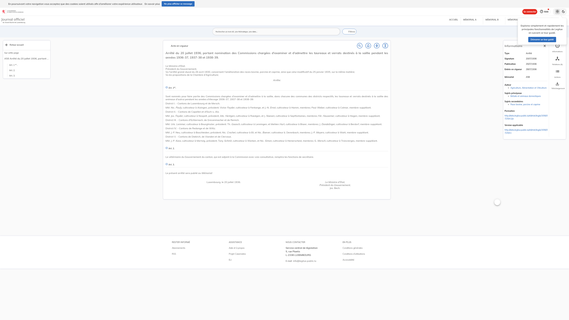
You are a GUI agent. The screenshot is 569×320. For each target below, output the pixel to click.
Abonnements (178, 248)
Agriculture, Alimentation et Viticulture (528, 88)
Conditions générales (353, 248)
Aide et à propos (236, 248)
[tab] (557, 48)
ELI (230, 260)
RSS (174, 254)
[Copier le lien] (519, 111)
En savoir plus (152, 3)
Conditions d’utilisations (354, 254)
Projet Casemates (237, 254)
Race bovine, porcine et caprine (525, 104)
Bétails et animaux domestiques (525, 96)
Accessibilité (348, 260)
